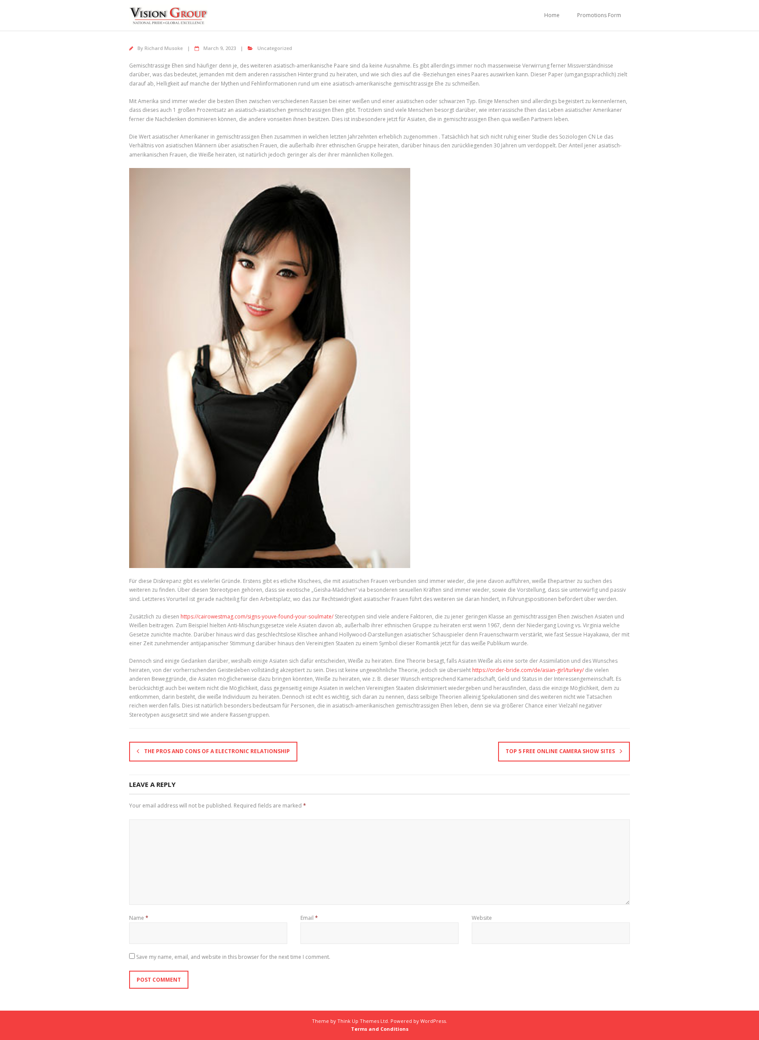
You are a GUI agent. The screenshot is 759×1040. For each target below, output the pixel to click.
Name (138, 918)
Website (482, 918)
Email (309, 918)
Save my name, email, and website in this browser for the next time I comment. (233, 957)
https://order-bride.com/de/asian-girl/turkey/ (528, 670)
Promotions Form (599, 15)
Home (552, 15)
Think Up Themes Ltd (362, 1021)
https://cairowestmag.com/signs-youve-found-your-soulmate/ (257, 616)
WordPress (433, 1021)
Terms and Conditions (379, 1029)
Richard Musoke (164, 48)
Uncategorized (274, 48)
